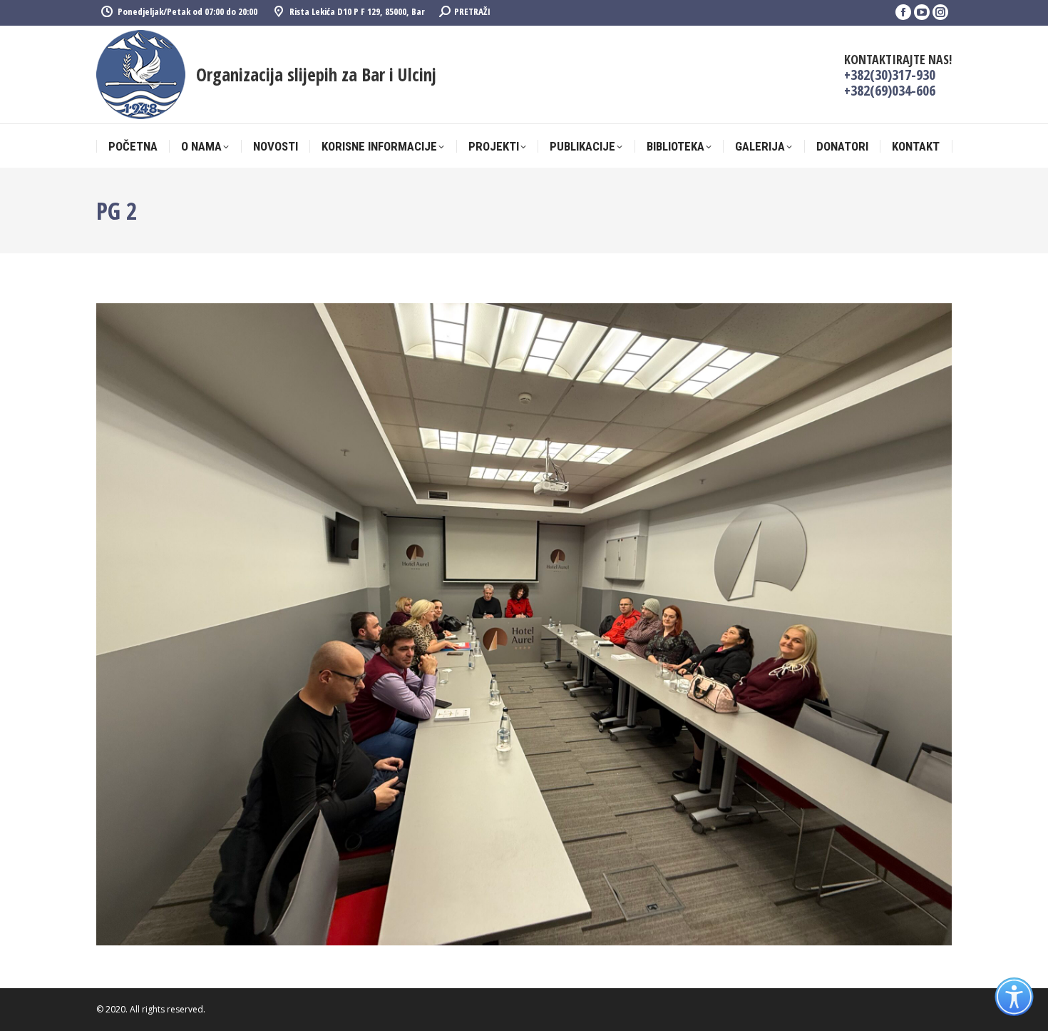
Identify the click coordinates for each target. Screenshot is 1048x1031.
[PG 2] (524, 624)
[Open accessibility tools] (1014, 997)
